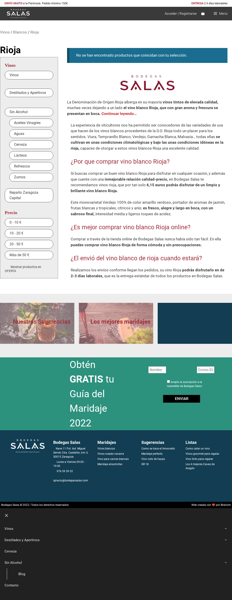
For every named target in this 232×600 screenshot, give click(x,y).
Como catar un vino (198, 448)
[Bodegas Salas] (16, 13)
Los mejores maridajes (120, 321)
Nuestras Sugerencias (41, 321)
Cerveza (11, 551)
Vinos (5, 32)
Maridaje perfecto (152, 453)
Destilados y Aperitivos (22, 540)
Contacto (12, 585)
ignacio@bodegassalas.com (70, 480)
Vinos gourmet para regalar (202, 453)
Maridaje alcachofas (109, 464)
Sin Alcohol (13, 563)
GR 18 (145, 464)
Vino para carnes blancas (113, 459)
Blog (21, 574)
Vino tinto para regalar (199, 459)
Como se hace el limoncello (158, 448)
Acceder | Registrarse (181, 14)
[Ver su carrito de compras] (203, 13)
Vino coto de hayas (153, 459)
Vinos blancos (106, 448)
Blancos (20, 32)
